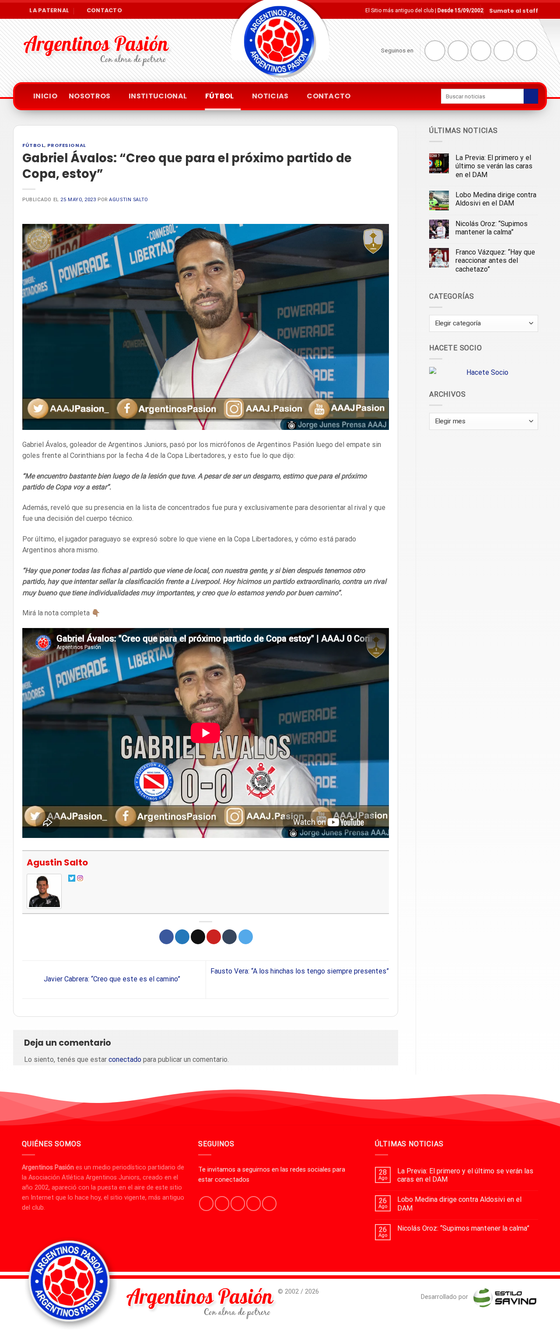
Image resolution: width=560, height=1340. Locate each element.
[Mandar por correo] (198, 936)
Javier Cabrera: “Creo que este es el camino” (111, 979)
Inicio (45, 96)
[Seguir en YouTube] (526, 50)
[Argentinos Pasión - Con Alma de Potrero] (280, 44)
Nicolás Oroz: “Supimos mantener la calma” (491, 228)
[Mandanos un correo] (504, 50)
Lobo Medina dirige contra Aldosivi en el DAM (495, 199)
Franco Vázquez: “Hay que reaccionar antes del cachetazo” (495, 260)
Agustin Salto (128, 199)
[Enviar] (531, 96)
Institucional (158, 96)
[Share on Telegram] (245, 936)
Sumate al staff (513, 10)
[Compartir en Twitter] (182, 936)
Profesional (66, 145)
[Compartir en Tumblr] (229, 936)
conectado (124, 1059)
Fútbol (219, 96)
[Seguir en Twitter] (480, 50)
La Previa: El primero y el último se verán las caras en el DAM (493, 166)
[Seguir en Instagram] (458, 50)
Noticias (270, 96)
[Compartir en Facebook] (166, 936)
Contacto (329, 96)
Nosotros (90, 96)
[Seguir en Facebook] (434, 50)
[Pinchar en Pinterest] (213, 936)
